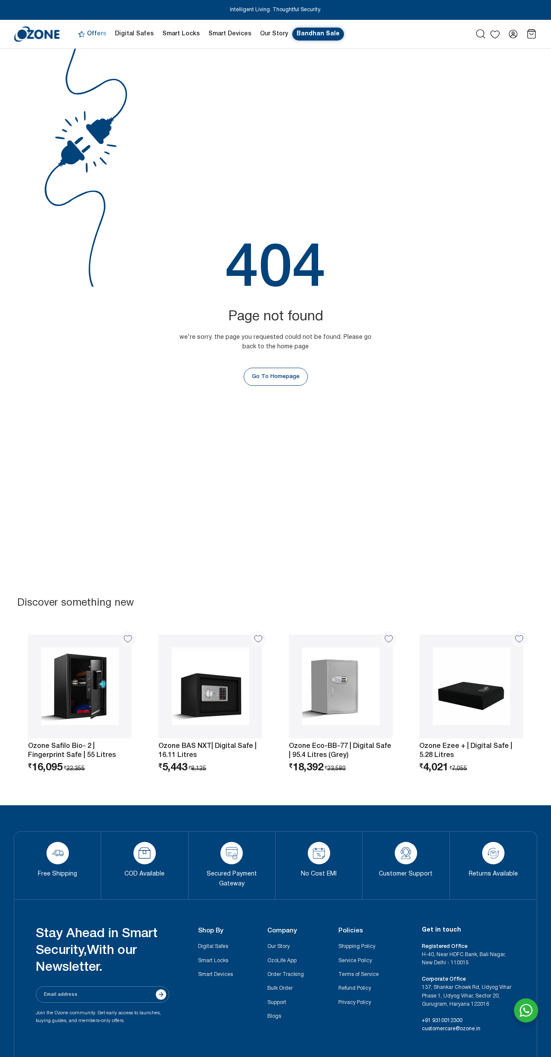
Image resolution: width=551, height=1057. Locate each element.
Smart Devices (215, 974)
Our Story (278, 946)
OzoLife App (282, 960)
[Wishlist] (495, 34)
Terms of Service (358, 974)
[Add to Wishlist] (128, 639)
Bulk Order (280, 988)
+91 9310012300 (442, 1020)
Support (276, 1002)
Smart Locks (213, 960)
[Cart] (531, 34)
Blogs (274, 1016)
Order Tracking (285, 974)
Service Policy (355, 960)
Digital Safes (213, 946)
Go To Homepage (276, 376)
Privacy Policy (354, 1002)
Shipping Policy (356, 946)
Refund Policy (354, 988)
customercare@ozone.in (451, 1028)
